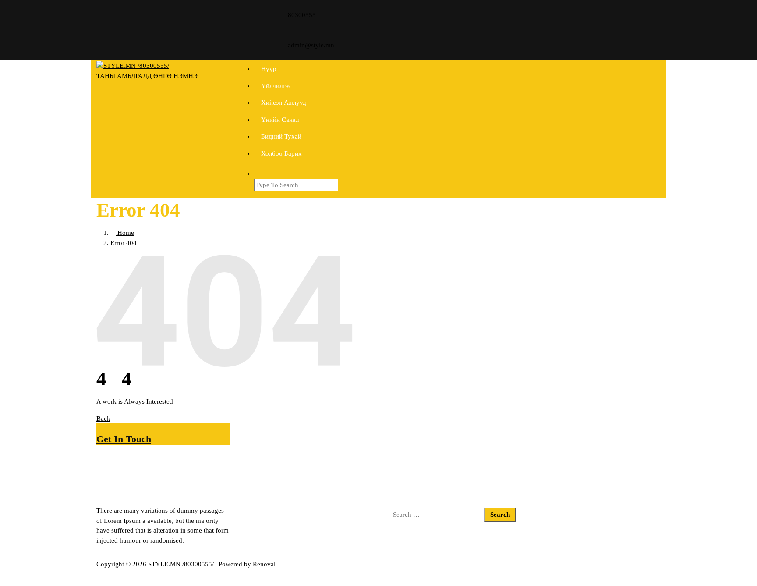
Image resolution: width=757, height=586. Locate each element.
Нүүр (268, 68)
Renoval (264, 564)
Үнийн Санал (280, 119)
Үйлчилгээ (275, 85)
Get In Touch (123, 438)
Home (125, 232)
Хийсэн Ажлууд (283, 102)
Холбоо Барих (281, 153)
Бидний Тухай (281, 136)
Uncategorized (260, 510)
